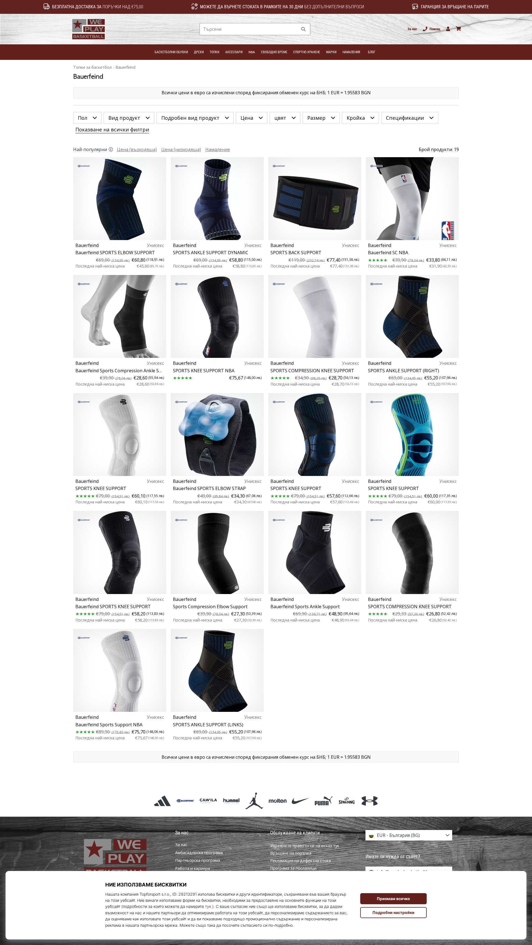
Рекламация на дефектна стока (300, 860)
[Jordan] (254, 800)
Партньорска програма (197, 860)
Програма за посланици (293, 868)
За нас (412, 29)
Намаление (217, 149)
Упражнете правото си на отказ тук (304, 845)
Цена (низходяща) (181, 149)
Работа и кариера (192, 868)
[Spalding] (346, 800)
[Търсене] (303, 29)
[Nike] (300, 800)
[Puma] (323, 800)
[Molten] (277, 800)
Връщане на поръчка (290, 853)
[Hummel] (231, 800)
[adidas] (162, 800)
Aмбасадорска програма (199, 853)
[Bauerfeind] (185, 800)
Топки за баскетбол (92, 67)
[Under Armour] (369, 800)
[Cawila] (208, 800)
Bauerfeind (125, 67)
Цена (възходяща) (137, 149)
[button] (293, 29)
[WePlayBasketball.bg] (123, 858)
